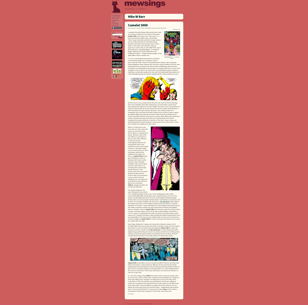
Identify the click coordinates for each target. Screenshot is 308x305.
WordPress (150, 303)
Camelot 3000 (138, 25)
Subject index (115, 20)
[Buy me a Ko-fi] (117, 28)
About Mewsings (116, 17)
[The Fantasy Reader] (117, 48)
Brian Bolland (148, 28)
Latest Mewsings (116, 15)
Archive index (115, 18)
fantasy (133, 28)
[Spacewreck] (117, 67)
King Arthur (154, 28)
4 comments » (131, 293)
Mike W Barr (163, 28)
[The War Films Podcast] (117, 73)
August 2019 (177, 29)
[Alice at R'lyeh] (117, 59)
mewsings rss (142, 8)
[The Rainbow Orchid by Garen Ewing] (117, 76)
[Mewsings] (145, 7)
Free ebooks (115, 23)
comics (129, 28)
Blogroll (114, 22)
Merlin (159, 28)
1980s (138, 28)
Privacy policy (115, 25)
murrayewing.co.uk (129, 8)
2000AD (142, 28)
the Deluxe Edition (144, 49)
